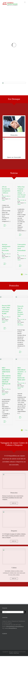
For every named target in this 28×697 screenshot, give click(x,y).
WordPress (11, 653)
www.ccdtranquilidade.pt (11, 628)
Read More (5, 225)
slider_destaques (20, 324)
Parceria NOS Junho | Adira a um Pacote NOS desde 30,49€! (6, 309)
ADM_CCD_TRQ (5, 196)
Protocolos (4, 320)
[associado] (14, 139)
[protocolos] (14, 117)
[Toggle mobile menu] (25, 2)
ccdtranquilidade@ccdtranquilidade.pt (14, 626)
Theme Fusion (16, 653)
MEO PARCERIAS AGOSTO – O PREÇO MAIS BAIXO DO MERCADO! (21, 374)
